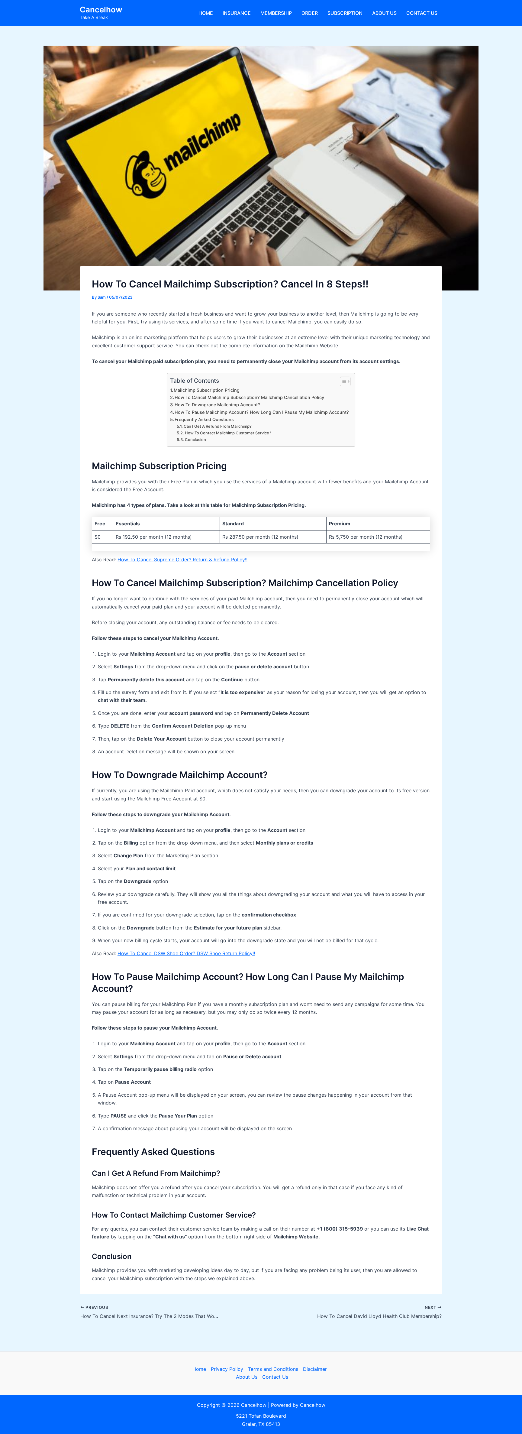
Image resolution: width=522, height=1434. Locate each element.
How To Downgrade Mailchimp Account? (217, 404)
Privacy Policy (227, 1369)
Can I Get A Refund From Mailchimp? (218, 426)
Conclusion (195, 439)
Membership (276, 13)
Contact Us (421, 13)
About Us (384, 13)
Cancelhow (101, 9)
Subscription (344, 13)
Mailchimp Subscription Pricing (207, 390)
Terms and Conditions (273, 1369)
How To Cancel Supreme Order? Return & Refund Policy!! (182, 559)
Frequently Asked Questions (204, 419)
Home (205, 13)
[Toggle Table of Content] (342, 381)
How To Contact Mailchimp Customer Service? (228, 432)
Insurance (237, 13)
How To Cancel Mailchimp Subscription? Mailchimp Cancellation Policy (249, 397)
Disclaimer (315, 1369)
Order (309, 13)
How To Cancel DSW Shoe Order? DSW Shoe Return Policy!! (186, 953)
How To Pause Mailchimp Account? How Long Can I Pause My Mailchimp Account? (262, 412)
